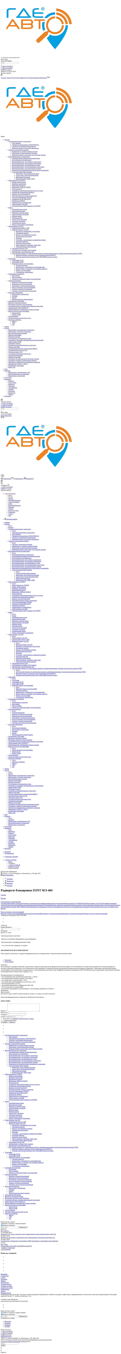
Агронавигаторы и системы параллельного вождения (25, 306)
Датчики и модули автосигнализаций (24, 291)
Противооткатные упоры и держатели (24, 196)
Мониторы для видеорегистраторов (27, 173)
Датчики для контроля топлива (18, 150)
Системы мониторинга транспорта (20, 141)
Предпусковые (17, 277)
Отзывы (11, 389)
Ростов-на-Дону (13, 510)
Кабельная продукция (23, 177)
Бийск (10, 504)
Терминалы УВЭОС (18, 201)
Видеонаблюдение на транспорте (19, 157)
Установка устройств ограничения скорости (22, 360)
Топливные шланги (22, 233)
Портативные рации (18, 211)
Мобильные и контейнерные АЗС (19, 372)
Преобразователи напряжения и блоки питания (23, 309)
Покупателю (5, 1282)
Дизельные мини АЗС (15, 352)
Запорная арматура (22, 241)
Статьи (3, 1277)
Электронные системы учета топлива (24, 250)
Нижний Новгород (14, 500)
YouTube (9, 885)
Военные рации (17, 218)
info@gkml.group (6, 415)
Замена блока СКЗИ (14, 342)
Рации (10, 207)
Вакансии (11, 384)
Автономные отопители (16, 274)
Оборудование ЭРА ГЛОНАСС (18, 308)
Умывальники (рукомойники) (21, 202)
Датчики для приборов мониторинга (24, 146)
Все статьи (4, 1244)
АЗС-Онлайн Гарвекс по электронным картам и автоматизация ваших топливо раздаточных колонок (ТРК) (47, 253)
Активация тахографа (15, 355)
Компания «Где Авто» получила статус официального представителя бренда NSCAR (28, 1234)
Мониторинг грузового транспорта (19, 331)
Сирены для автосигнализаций (22, 289)
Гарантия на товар (7, 1288)
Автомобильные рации (19, 209)
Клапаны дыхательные (23, 243)
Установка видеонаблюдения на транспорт (22, 345)
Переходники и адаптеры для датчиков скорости (31, 269)
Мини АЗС (12, 367)
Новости (11, 381)
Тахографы (12, 258)
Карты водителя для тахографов (19, 311)
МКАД (14, 321)
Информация (5, 1289)
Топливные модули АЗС (20, 248)
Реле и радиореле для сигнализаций (23, 287)
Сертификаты (12, 388)
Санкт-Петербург (13, 502)
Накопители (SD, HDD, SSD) (25, 179)
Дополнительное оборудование (26, 247)
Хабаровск (11, 512)
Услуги (7, 328)
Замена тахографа (14, 347)
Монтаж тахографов (14, 335)
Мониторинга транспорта (16, 376)
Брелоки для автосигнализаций (22, 282)
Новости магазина (9, 1225)
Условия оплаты (6, 1284)
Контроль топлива (14, 337)
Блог (6, 369)
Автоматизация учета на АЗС (17, 350)
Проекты (7, 371)
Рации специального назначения (22, 224)
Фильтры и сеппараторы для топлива (28, 231)
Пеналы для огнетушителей (21, 194)
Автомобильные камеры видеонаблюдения (26, 158)
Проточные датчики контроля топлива (24, 153)
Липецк (10, 509)
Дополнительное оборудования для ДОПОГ (26, 206)
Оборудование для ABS (19, 204)
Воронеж (11, 507)
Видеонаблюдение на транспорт (18, 374)
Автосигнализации (14, 281)
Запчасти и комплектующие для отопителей (26, 279)
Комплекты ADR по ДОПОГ (21, 187)
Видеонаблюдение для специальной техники (26, 168)
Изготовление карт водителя (17, 333)
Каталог (7, 140)
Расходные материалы (15, 292)
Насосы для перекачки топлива (26, 235)
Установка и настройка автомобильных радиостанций (25, 340)
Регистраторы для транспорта (21, 160)
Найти (3, 1345)
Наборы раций (17, 216)
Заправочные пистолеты (24, 236)
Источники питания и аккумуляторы (20, 304)
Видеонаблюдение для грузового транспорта (26, 162)
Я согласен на (18, 1018)
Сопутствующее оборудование (22, 172)
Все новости (5, 1231)
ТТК (13, 323)
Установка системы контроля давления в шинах (23, 359)
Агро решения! (5, 1249)
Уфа (9, 515)
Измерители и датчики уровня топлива (24, 151)
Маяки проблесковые (19, 182)
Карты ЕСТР (16, 313)
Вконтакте (10, 881)
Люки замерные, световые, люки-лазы (28, 245)
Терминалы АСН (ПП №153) (21, 199)
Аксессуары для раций (19, 219)
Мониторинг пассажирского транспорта (21, 330)
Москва (10, 498)
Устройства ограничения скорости (23, 192)
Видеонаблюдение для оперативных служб (26, 165)
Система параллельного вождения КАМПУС (23, 348)
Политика (11, 391)
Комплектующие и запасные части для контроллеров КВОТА (36, 255)
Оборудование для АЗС (16, 226)
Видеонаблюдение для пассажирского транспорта (28, 167)
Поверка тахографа (14, 357)
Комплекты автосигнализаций (22, 284)
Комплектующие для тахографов (23, 264)
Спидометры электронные (24, 272)
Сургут (10, 514)
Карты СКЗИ (16, 314)
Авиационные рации (19, 223)
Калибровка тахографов (16, 365)
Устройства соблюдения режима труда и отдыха (27, 190)
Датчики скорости (22, 265)
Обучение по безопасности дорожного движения (24, 362)
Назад (10, 495)
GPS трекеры (16, 143)
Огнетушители (17, 189)
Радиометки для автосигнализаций (23, 286)
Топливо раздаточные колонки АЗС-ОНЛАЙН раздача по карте (36, 257)
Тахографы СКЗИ (18, 262)
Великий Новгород (14, 505)
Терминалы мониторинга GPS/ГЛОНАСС (25, 145)
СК (13, 325)
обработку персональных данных (23, 1018)
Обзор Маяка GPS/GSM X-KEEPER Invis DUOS (16, 1246)
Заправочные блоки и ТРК (20, 228)
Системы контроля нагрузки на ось (19, 318)
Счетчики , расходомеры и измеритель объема (31, 240)
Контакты (8, 396)
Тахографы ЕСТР (17, 260)
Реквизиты (11, 393)
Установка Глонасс (14, 343)
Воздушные (16, 275)
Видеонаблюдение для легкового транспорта (26, 163)
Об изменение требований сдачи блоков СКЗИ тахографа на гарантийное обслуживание (29, 1241)
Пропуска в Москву (15, 320)
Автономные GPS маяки (16, 301)
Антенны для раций (18, 221)
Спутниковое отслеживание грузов (19, 338)
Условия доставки (6, 1286)
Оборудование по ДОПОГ (17, 180)
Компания (8, 379)
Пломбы (14, 296)
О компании (5, 1276)
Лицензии (11, 386)
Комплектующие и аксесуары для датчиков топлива (29, 155)
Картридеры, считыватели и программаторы (30, 267)
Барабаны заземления (19, 184)
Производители (6, 1293)
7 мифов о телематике (8, 1248)
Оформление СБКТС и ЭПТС (18, 364)
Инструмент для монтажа (20, 294)
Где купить (8, 377)
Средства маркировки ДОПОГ (22, 197)
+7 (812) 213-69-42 (7, 66)
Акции (7, 326)
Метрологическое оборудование (22, 299)
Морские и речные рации (20, 213)
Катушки (19, 238)
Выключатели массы (18, 185)
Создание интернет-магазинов (10, 1341)
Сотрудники (12, 382)
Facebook (10, 879)
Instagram (10, 883)
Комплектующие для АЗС (21, 230)
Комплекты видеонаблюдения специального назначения (30, 170)
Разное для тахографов (23, 270)
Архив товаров (13, 316)
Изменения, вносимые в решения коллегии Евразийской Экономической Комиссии (28, 1237)
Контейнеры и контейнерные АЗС (23, 252)
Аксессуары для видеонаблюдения (27, 175)
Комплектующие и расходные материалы (25, 148)
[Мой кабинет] (1, 75)
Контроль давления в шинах (17, 303)
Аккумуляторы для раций (20, 214)
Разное (14, 297)
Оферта (10, 394)
